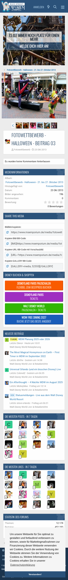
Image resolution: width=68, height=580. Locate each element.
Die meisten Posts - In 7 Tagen (21, 416)
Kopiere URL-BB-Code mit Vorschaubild (24, 249)
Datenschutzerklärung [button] (22, 565)
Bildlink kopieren (13, 227)
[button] (62, 7)
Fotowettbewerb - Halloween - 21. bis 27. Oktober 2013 (34, 182)
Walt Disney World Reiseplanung (25, 347)
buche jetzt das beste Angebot (34, 319)
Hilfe (4, 559)
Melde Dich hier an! (34, 46)
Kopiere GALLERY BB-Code (18, 261)
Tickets (33, 297)
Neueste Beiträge (14, 334)
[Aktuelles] (48, 7)
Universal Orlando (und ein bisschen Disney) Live (35, 369)
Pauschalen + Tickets (34, 308)
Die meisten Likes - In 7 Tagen (20, 467)
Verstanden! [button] (35, 574)
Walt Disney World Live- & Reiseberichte (29, 364)
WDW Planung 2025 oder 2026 (30, 339)
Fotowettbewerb (22, 149)
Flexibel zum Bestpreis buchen (34, 285)
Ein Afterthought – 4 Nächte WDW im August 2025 (36, 382)
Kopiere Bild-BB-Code (15, 238)
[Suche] (55, 7)
